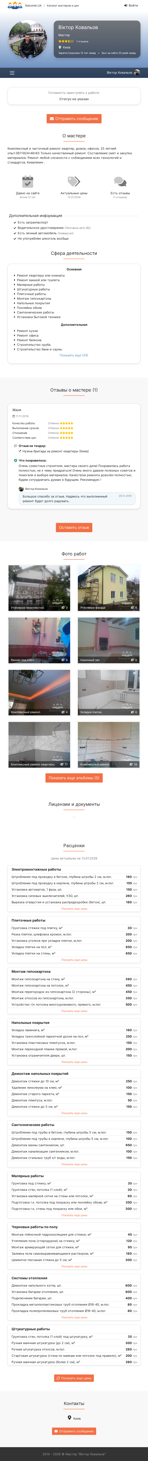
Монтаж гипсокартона (34, 298)
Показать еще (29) (74, 355)
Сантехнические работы (35, 312)
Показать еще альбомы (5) (74, 778)
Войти (133, 5)
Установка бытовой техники (39, 317)
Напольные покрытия (33, 303)
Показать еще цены (74, 908)
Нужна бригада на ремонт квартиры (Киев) (56, 451)
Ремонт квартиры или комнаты (41, 275)
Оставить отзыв (74, 527)
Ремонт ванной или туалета (38, 280)
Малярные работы (31, 285)
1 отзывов (82, 41)
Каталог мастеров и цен (63, 5)
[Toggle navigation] (12, 73)
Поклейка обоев (29, 308)
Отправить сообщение (76, 118)
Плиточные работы (31, 294)
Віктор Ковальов (119, 72)
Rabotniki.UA (33, 5)
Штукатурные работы (33, 289)
